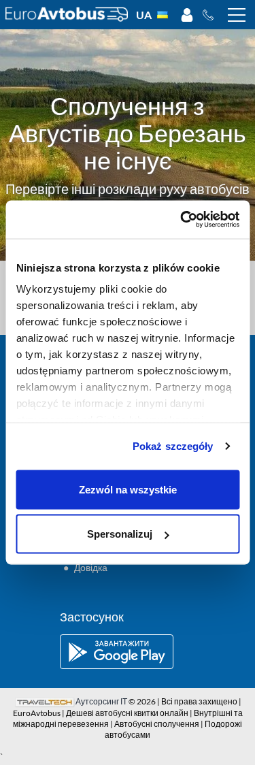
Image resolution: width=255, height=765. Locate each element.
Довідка (90, 567)
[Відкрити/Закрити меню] (236, 15)
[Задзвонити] (212, 15)
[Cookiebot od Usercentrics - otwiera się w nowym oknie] (181, 220)
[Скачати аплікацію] (128, 651)
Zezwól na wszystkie (128, 489)
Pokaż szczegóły (173, 446)
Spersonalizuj (119, 534)
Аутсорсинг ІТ (101, 701)
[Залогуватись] (187, 15)
